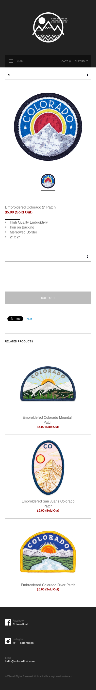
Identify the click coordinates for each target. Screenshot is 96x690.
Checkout (81, 61)
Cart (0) (66, 61)
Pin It (29, 319)
